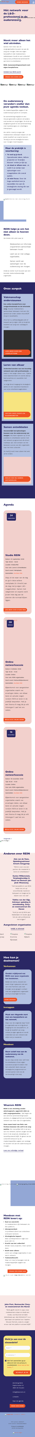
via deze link (18, 573)
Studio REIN (12, 555)
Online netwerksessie (14, 663)
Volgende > (8, 839)
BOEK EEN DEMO (17, 1406)
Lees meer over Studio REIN (15, 610)
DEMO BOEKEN (22, 2)
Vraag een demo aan (13, 77)
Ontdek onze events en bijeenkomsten (15, 414)
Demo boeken (9, 999)
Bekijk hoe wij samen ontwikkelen (14, 479)
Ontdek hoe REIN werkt (12, 72)
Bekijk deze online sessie (14, 719)
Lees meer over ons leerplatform (13, 352)
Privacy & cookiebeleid (17, 1426)
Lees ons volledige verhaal (14, 1150)
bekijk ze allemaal (17, 928)
